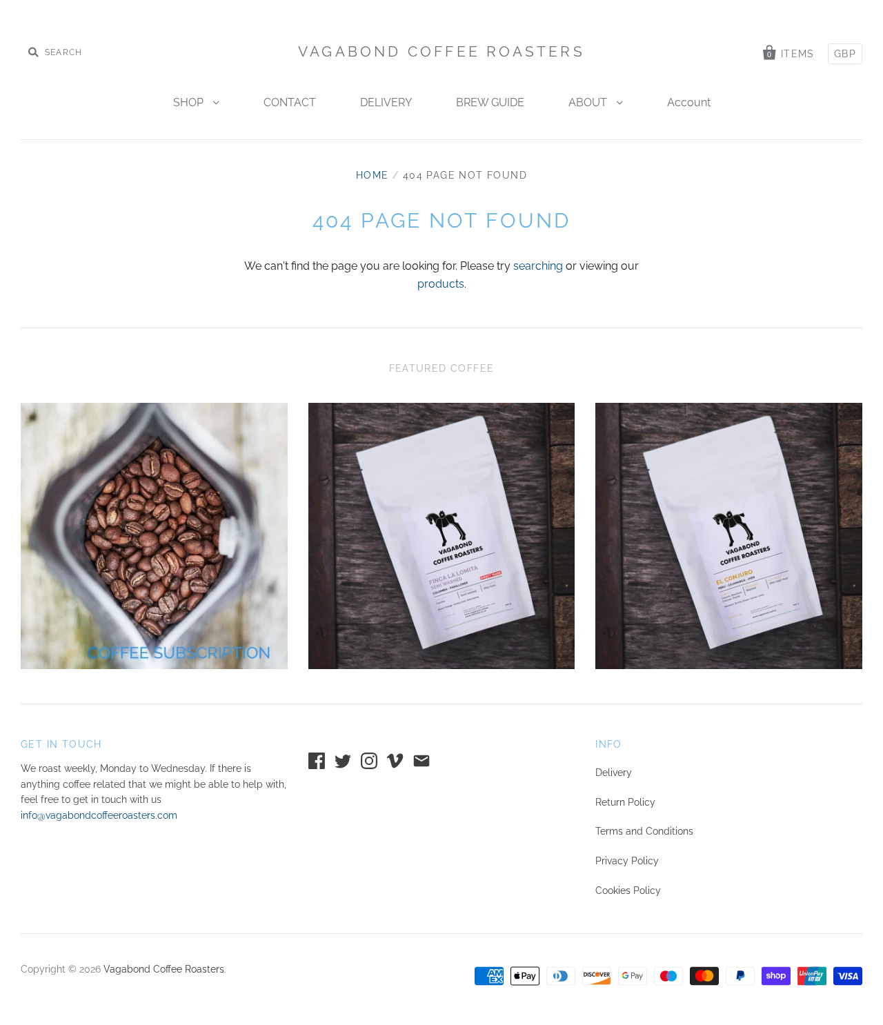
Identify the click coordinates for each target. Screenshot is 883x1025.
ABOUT (589, 102)
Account (689, 102)
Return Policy (625, 802)
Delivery (613, 772)
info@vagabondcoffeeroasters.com (99, 815)
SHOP (189, 102)
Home (372, 175)
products (440, 283)
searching (538, 265)
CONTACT (290, 102)
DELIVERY (386, 102)
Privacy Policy (627, 860)
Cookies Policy (628, 890)
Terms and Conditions (644, 831)
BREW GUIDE (490, 102)
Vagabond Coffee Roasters (441, 51)
